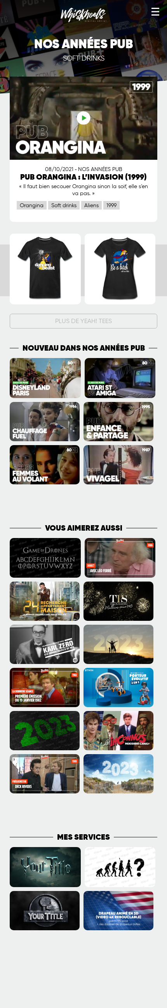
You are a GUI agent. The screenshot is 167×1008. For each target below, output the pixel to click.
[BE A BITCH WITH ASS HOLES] (120, 303)
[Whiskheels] (83, 20)
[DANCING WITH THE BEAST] (45, 303)
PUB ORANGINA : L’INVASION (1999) (83, 177)
